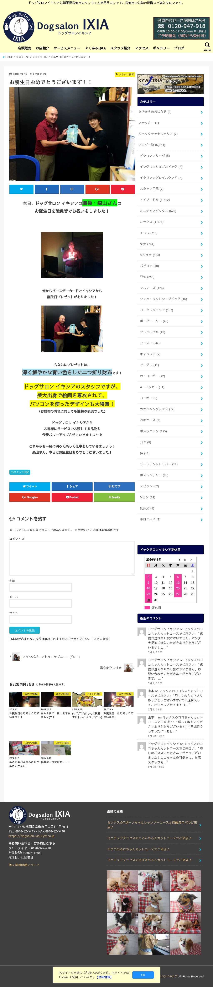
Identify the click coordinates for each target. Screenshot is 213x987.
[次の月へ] (193, 560)
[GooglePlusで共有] (97, 189)
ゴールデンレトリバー (159, 464)
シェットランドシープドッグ (163, 299)
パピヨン (149, 266)
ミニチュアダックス (158, 211)
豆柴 (147, 277)
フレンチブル (152, 332)
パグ (145, 442)
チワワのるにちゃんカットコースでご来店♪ (138, 849)
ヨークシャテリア (156, 310)
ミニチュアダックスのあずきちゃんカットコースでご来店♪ (149, 860)
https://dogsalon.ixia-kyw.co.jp (31, 836)
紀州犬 (147, 508)
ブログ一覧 (152, 145)
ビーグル (149, 365)
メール (13, 597)
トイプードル (155, 200)
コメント (17, 539)
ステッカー (149, 123)
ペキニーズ (150, 420)
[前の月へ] (178, 560)
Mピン (147, 497)
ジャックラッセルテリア (158, 134)
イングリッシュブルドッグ (161, 167)
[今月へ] (185, 560)
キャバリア (150, 354)
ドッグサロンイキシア (163, 976)
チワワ (148, 233)
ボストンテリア (154, 475)
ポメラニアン (153, 431)
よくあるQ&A (95, 48)
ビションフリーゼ (155, 155)
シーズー (150, 343)
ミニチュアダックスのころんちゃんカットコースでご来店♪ (149, 838)
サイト (13, 613)
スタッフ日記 (21, 472)
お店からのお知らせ (155, 112)
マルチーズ (152, 288)
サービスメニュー (67, 48)
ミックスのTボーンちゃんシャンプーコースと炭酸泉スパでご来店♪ (152, 824)
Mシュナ (150, 255)
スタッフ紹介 (120, 48)
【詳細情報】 (104, 977)
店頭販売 (24, 48)
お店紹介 (42, 48)
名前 (12, 581)
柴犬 (147, 244)
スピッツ (149, 486)
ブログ (179, 48)
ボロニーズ (150, 519)
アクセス (142, 48)
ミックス (151, 222)
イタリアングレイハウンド (161, 178)
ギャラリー (161, 48)
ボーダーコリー (154, 321)
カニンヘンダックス (157, 409)
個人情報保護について (24, 865)
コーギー (148, 398)
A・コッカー (152, 387)
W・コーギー (152, 376)
